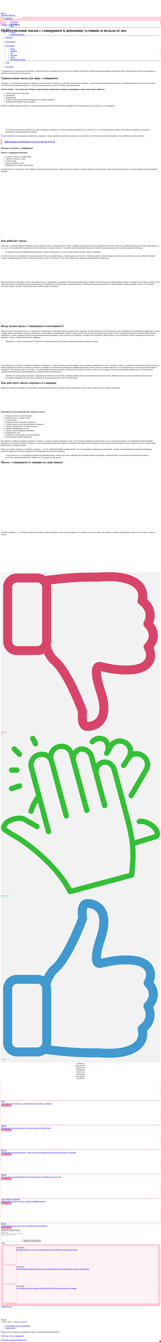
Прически (14, 22)
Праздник (10, 67)
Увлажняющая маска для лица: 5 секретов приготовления (24, 1226)
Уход (12, 26)
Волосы (9, 19)
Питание (9, 38)
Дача (7, 63)
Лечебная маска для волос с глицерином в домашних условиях (26, 1104)
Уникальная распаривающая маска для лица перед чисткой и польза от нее (31, 1177)
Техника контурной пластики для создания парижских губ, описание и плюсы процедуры (52, 1269)
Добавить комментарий (32, 1241)
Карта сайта (10, 1328)
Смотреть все (6, 1307)
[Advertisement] (80, 51)
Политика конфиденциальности (14, 1340)
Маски (3, 1126)
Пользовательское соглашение (18, 1326)
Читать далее (6, 1106)
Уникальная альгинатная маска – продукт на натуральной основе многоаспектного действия (38, 1152)
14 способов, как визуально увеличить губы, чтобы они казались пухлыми (46, 1288)
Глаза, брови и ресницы (10, 1199)
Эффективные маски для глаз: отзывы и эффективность (23, 1201)
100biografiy (19, 1336)
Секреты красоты (17, 34)
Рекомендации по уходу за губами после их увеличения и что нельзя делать (46, 1250)
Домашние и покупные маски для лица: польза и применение (26, 1128)
